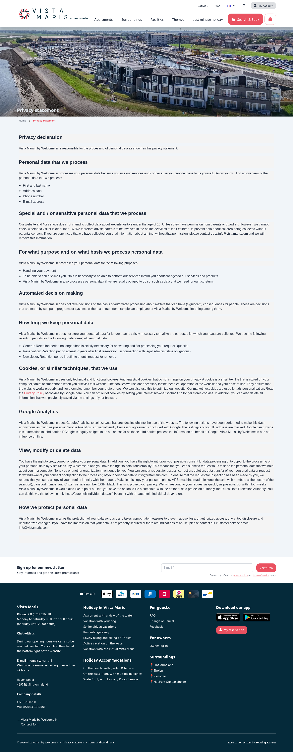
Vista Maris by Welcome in (39, 719)
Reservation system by (252, 742)
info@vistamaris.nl (39, 660)
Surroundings (162, 656)
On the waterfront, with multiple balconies (112, 674)
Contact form (30, 724)
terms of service (261, 575)
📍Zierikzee (158, 676)
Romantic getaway (96, 632)
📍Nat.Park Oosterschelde (168, 682)
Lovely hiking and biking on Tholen (107, 638)
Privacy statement (73, 742)
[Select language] (231, 5)
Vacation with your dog (99, 621)
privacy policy (240, 575)
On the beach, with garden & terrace (108, 668)
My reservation (234, 630)
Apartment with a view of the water (108, 615)
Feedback (156, 627)
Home (22, 121)
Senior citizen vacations (99, 627)
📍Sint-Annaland (161, 665)
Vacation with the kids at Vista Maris (108, 649)
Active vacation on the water (103, 643)
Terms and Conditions (101, 742)
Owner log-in (159, 646)
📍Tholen (156, 670)
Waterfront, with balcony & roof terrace (110, 679)
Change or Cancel (162, 621)
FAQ (152, 615)
